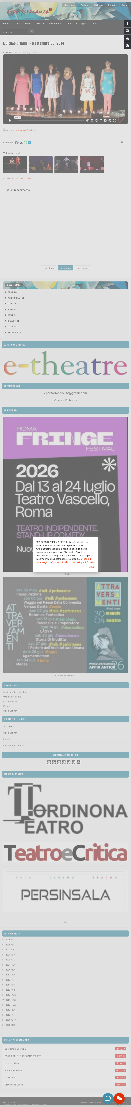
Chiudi (92, 566)
